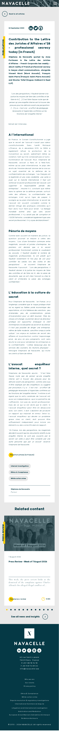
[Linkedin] (31, 28)
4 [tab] (19, 609)
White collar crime (18, 478)
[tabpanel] (29, 561)
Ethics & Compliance (19, 472)
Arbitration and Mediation (29, 711)
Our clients (29, 683)
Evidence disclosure (29, 718)
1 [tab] (6, 609)
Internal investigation (20, 466)
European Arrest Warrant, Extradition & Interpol (29, 715)
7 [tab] (31, 609)
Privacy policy (30, 686)
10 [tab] (43, 609)
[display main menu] (55, 3)
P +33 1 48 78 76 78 (29, 663)
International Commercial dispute (29, 704)
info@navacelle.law (29, 669)
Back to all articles (17, 14)
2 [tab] (11, 609)
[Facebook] (40, 28)
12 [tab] (52, 609)
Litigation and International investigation (30, 708)
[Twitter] (36, 28)
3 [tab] (15, 609)
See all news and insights (25, 616)
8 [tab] (35, 609)
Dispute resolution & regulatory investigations (29, 700)
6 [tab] (27, 609)
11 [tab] (48, 609)
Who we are (29, 679)
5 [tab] (23, 609)
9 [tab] (39, 609)
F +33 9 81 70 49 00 (29, 666)
